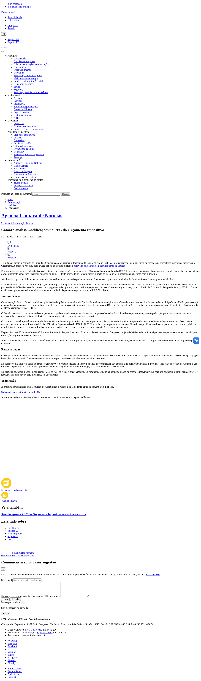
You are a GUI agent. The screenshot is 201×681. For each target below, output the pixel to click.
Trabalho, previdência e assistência (31, 92)
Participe (18, 157)
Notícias (12, 205)
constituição (13, 528)
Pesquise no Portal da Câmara (16, 193)
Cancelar (15, 599)
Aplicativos (13, 674)
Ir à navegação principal (19, 6)
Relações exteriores (23, 84)
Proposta (12, 251)
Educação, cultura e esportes (28, 75)
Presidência (19, 103)
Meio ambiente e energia (26, 78)
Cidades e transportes (24, 61)
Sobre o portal (15, 668)
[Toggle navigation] (2, 51)
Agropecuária (20, 58)
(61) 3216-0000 (44, 632)
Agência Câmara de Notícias (28, 163)
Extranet (12, 677)
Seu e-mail (6, 580)
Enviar (5, 599)
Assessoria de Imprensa (25, 174)
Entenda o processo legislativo (29, 154)
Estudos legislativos (23, 146)
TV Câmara (20, 168)
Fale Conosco (14, 20)
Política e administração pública (29, 81)
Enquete (12, 257)
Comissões (19, 140)
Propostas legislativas (24, 134)
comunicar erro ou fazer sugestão (17, 555)
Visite (16, 117)
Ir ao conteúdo (15, 4)
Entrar (4, 47)
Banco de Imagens (23, 171)
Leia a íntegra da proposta (14, 490)
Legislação (19, 151)
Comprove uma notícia (25, 177)
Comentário (13, 245)
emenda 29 (13, 530)
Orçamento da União (24, 148)
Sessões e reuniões (23, 143)
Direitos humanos (22, 69)
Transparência (21, 182)
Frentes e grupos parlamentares (29, 129)
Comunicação (14, 202)
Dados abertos (21, 188)
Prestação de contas (23, 185)
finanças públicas (16, 533)
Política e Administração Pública (17, 223)
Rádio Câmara (21, 165)
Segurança (19, 89)
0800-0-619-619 (33, 629)
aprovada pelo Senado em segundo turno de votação (99, 265)
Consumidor (20, 67)
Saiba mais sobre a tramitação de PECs (20, 392)
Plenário (18, 137)
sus (9, 539)
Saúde (17, 86)
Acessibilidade (15, 17)
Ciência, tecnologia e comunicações (31, 64)
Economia (19, 72)
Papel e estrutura (22, 112)
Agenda (18, 98)
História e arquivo (23, 115)
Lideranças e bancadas (25, 126)
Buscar (65, 194)
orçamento (13, 536)
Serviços (18, 101)
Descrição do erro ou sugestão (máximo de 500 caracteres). (30, 596)
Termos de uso (15, 671)
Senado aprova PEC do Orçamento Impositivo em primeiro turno (43, 514)
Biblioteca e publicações (26, 106)
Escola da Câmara (23, 109)
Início (10, 199)
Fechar (6, 613)
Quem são (19, 123)
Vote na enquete (9, 500)
